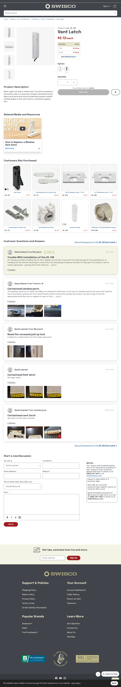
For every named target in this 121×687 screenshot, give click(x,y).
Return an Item (74, 599)
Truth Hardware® (30, 632)
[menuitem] (9, 33)
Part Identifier (73, 624)
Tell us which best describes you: (18, 482)
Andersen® (27, 624)
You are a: (8, 461)
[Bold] (7, 517)
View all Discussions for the (94, 242)
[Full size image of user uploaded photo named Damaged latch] (34, 351)
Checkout (71, 603)
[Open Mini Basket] (115, 6)
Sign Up (73, 558)
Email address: (10, 471)
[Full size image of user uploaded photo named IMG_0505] (16, 432)
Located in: (47, 461)
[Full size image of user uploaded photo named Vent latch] (16, 351)
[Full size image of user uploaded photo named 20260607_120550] (34, 391)
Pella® (25, 628)
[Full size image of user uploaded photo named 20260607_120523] (16, 391)
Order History (73, 595)
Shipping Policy (29, 590)
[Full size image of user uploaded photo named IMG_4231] (34, 310)
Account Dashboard (76, 590)
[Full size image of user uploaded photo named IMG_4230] (16, 310)
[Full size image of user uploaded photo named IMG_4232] (52, 310)
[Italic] (11, 517)
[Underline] (16, 517)
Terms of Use (28, 603)
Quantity (62, 77)
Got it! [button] (114, 683)
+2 (59, 437)
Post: (6, 492)
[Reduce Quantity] (61, 82)
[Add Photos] (20, 517)
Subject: (46, 471)
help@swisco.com (94, 476)
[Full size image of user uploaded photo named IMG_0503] (52, 432)
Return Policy (28, 595)
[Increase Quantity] (74, 82)
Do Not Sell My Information (34, 608)
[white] (60, 70)
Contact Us (72, 628)
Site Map (71, 637)
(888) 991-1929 (96, 497)
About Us (71, 632)
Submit (10, 524)
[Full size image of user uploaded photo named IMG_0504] (34, 432)
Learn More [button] (75, 683)
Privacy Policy (28, 599)
